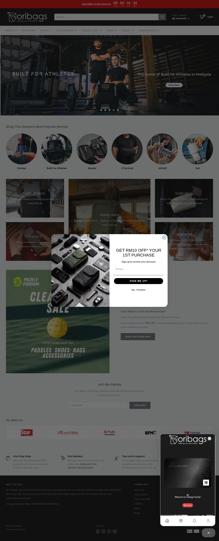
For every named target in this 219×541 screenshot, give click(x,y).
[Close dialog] (164, 237)
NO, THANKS (139, 290)
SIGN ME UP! (139, 281)
